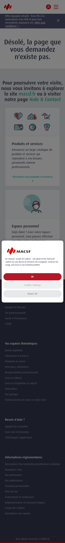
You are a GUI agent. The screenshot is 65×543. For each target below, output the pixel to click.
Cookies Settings (32, 285)
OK (32, 276)
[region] (33, 271)
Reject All (32, 294)
